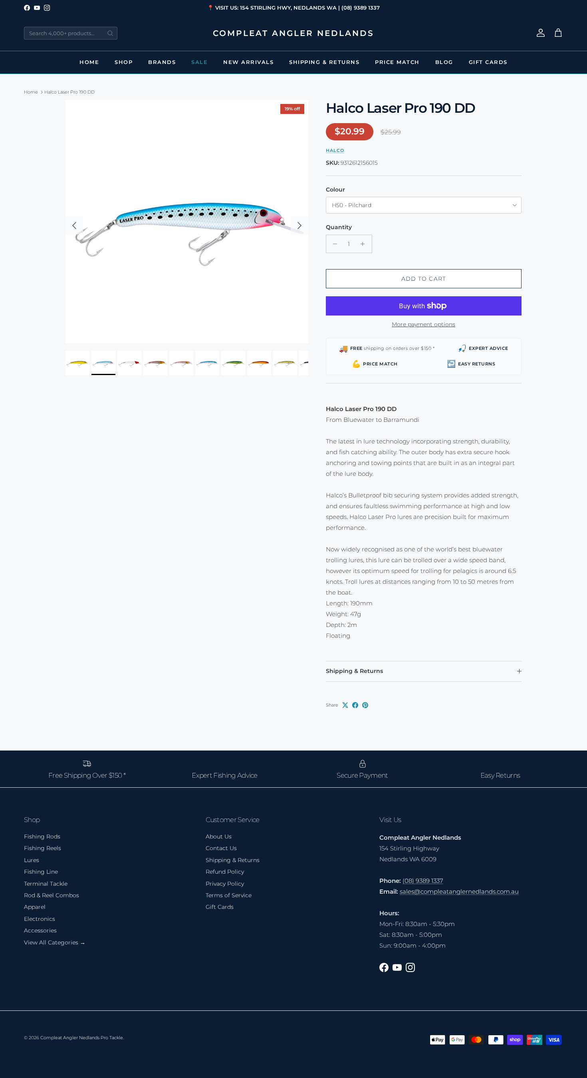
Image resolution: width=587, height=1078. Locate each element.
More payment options (423, 324)
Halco (335, 150)
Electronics (39, 918)
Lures (31, 860)
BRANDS (162, 62)
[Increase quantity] (365, 244)
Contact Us (221, 848)
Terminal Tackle (45, 883)
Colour (335, 189)
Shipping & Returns (324, 62)
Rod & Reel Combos (51, 895)
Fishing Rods (42, 836)
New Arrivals (248, 62)
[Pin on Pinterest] (365, 705)
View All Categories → (54, 942)
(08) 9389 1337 (423, 880)
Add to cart (423, 278)
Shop (124, 62)
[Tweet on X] (345, 705)
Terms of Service (229, 895)
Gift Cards (488, 62)
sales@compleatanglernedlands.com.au (459, 891)
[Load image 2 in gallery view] (186, 221)
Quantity (339, 227)
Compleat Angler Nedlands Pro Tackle (81, 1037)
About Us (219, 836)
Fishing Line (41, 871)
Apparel (35, 906)
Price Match (397, 62)
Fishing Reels (42, 848)
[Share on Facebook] (355, 705)
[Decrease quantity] (333, 244)
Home (89, 62)
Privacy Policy (225, 883)
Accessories (40, 930)
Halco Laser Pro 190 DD (69, 92)
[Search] (110, 33)
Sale (199, 62)
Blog (444, 62)
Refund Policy (225, 871)
